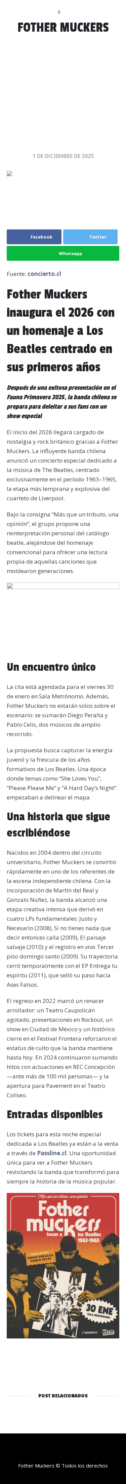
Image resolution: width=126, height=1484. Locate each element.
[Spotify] (43, 1452)
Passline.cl (52, 1153)
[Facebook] (83, 1452)
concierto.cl (44, 274)
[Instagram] (56, 1452)
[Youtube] (70, 1452)
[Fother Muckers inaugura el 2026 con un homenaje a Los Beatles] (63, 193)
